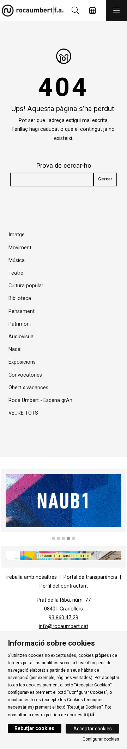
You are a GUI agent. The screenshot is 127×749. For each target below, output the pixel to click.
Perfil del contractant (64, 586)
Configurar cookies (101, 739)
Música (16, 260)
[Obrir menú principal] (116, 10)
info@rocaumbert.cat (63, 626)
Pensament (21, 311)
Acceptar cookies (92, 728)
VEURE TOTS (23, 413)
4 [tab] (68, 538)
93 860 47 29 (63, 618)
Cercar (105, 179)
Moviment (19, 248)
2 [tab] (58, 538)
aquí (89, 714)
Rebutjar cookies (34, 728)
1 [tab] (53, 538)
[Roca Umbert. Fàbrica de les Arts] (31, 11)
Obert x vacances (28, 388)
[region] (63, 505)
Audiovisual (21, 337)
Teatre (15, 273)
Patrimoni (19, 324)
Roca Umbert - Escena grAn (40, 400)
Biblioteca (19, 298)
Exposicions (22, 362)
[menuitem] (31, 577)
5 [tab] (73, 538)
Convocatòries (25, 375)
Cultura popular (25, 286)
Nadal (15, 349)
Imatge (16, 235)
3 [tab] (63, 538)
